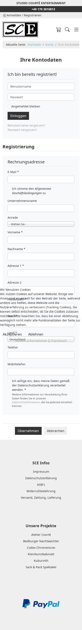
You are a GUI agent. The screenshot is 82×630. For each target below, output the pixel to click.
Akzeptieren (12, 334)
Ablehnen (35, 334)
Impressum (59, 340)
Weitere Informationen (31, 340)
